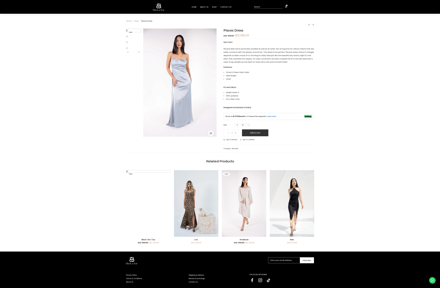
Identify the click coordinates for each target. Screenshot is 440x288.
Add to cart (255, 132)
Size (225, 125)
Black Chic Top (148, 240)
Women (235, 148)
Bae (292, 240)
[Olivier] (313, 24)
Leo (196, 240)
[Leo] (309, 24)
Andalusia (244, 240)
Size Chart (228, 42)
